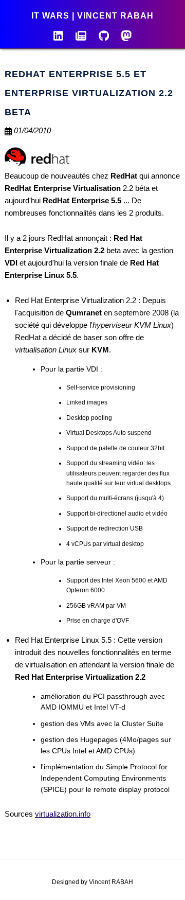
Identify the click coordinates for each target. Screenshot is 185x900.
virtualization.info (62, 813)
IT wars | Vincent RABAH (92, 15)
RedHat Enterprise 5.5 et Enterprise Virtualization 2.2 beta (89, 93)
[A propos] (58, 35)
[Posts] (81, 35)
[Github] (104, 35)
